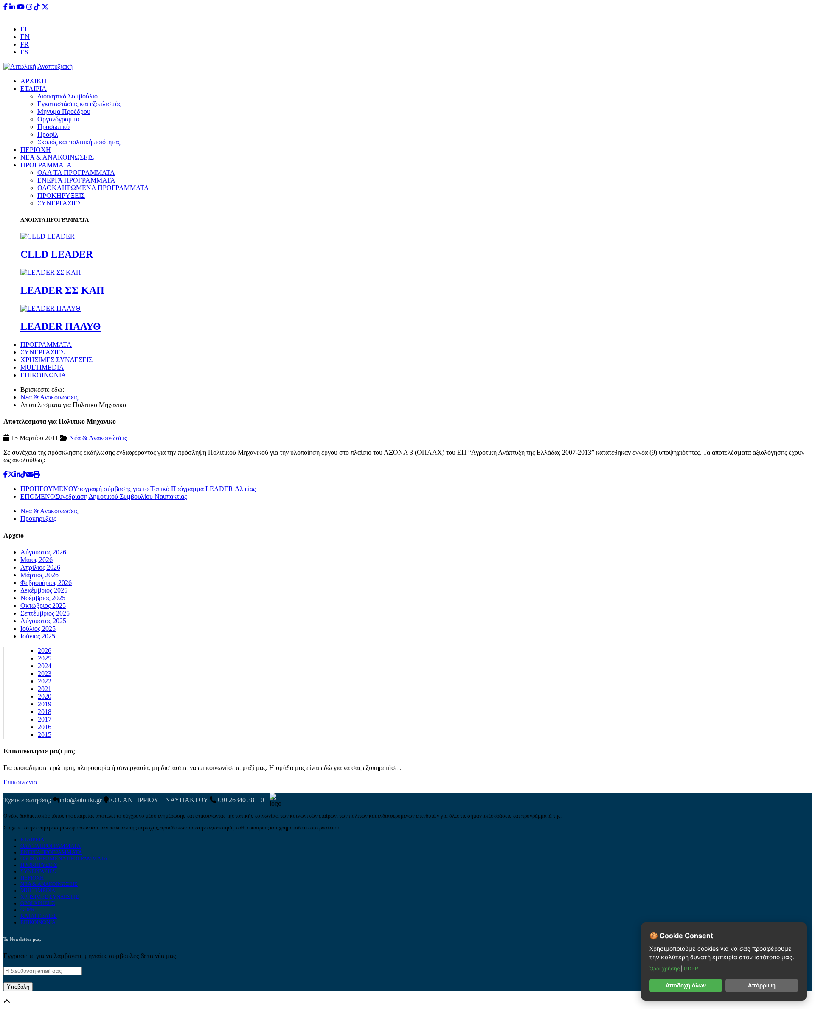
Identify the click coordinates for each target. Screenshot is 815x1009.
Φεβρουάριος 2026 (46, 582)
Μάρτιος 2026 (39, 575)
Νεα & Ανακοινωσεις (49, 397)
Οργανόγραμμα (58, 119)
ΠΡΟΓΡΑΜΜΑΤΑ (46, 165)
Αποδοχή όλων (686, 985)
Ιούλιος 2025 (38, 628)
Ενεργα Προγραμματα (51, 852)
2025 (44, 658)
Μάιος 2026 (36, 559)
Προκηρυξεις (38, 518)
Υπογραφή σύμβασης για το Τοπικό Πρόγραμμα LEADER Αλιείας (138, 488)
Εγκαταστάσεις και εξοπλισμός (79, 103)
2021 (44, 688)
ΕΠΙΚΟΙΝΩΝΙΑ (43, 375)
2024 (44, 665)
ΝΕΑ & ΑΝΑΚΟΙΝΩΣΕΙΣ (57, 157)
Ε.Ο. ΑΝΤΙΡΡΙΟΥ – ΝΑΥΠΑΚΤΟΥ (158, 800)
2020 (44, 696)
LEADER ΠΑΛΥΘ (60, 326)
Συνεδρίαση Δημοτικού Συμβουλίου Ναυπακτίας (103, 496)
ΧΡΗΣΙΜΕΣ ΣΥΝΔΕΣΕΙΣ (56, 359)
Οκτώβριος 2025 (43, 605)
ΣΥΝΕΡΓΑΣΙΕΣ (59, 203)
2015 (44, 734)
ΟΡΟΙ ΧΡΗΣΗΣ (37, 903)
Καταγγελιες (38, 916)
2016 (44, 727)
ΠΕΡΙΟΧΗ (35, 149)
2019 (44, 704)
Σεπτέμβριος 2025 (45, 613)
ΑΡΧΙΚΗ (33, 80)
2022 (44, 681)
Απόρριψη (762, 985)
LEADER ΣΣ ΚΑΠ (62, 290)
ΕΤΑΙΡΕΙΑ (32, 840)
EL (24, 29)
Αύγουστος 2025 (43, 620)
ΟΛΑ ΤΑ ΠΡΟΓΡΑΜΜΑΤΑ (76, 172)
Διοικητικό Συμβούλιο (67, 96)
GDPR (27, 910)
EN (25, 36)
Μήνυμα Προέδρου (63, 111)
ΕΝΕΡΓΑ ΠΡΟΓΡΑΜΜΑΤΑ (76, 180)
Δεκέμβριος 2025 (43, 590)
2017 (44, 719)
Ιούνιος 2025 (37, 636)
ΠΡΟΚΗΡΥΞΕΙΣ (61, 195)
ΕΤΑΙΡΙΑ (33, 88)
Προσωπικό (53, 126)
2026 (44, 650)
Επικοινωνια (20, 782)
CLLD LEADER (56, 254)
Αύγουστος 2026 (43, 552)
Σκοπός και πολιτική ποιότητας (78, 142)
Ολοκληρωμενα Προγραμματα (63, 859)
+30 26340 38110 (461, 14)
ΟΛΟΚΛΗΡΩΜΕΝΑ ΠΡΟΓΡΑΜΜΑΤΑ (93, 187)
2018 (44, 711)
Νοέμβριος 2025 (42, 597)
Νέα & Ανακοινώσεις (98, 437)
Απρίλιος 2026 (40, 567)
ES (24, 52)
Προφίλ (47, 134)
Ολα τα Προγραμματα (50, 846)
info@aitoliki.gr (408, 14)
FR (24, 44)
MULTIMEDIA (42, 367)
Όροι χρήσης (665, 968)
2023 (44, 673)
